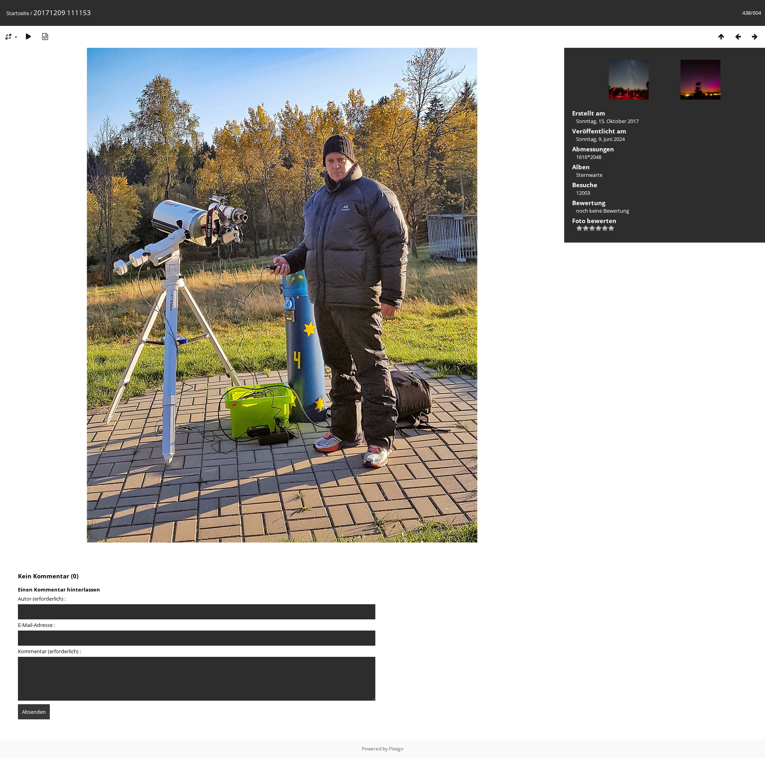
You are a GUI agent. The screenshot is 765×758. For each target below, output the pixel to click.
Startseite (17, 13)
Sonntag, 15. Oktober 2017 (607, 121)
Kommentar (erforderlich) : (49, 651)
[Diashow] (28, 36)
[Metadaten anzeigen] (45, 36)
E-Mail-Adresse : (36, 625)
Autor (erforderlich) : (42, 598)
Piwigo (396, 748)
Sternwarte (589, 174)
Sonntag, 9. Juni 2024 (600, 139)
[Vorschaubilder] (721, 36)
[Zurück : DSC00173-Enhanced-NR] (738, 36)
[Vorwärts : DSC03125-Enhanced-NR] (754, 36)
